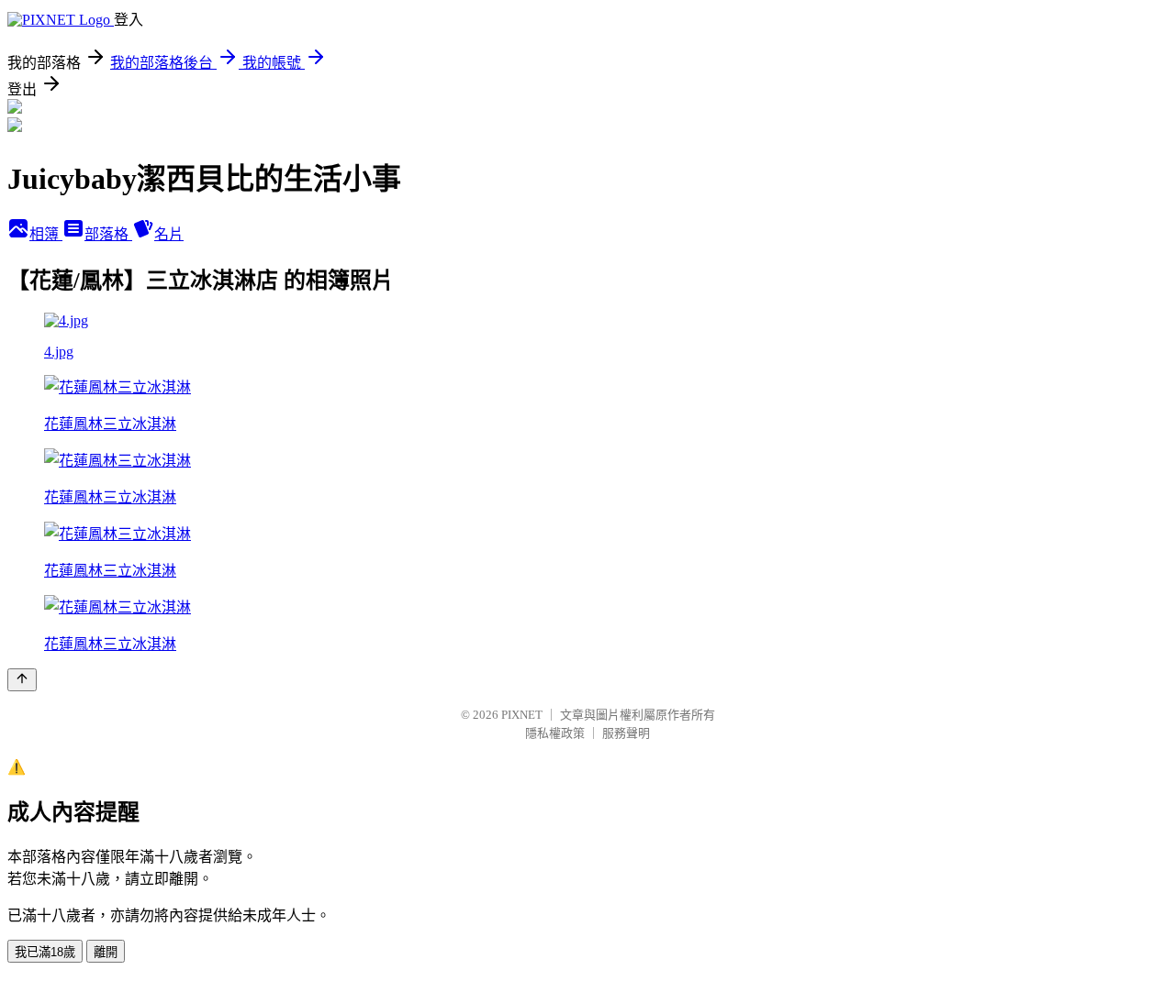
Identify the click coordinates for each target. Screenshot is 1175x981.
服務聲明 (626, 733)
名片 (169, 234)
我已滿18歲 (45, 952)
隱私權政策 (555, 733)
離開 (106, 952)
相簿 (45, 234)
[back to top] (22, 679)
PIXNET (522, 715)
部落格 (108, 234)
